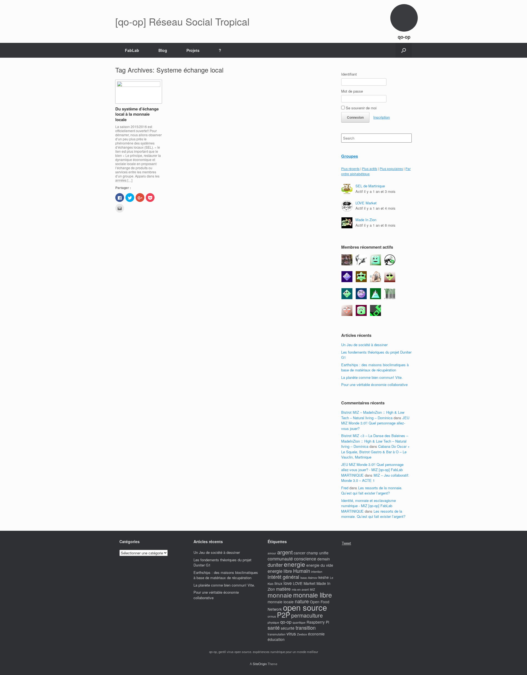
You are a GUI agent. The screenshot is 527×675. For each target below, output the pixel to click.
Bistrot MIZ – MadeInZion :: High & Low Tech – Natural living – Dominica (372, 415)
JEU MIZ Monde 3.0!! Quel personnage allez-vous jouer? (375, 423)
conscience (305, 558)
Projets (193, 50)
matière (283, 589)
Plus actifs (369, 168)
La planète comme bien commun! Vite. (372, 377)
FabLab (132, 50)
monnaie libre (312, 594)
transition (306, 627)
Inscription (381, 117)
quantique (299, 622)
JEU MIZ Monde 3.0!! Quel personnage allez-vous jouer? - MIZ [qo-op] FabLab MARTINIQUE (372, 470)
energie (294, 564)
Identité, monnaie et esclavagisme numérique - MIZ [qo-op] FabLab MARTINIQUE (368, 506)
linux (278, 583)
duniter (275, 564)
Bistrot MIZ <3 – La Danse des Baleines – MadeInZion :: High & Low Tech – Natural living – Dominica (374, 441)
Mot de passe (352, 91)
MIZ (312, 589)
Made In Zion (365, 219)
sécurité (288, 628)
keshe (323, 577)
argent (285, 552)
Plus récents (350, 168)
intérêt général (283, 576)
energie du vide (319, 565)
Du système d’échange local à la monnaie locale (137, 114)
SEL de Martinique (370, 185)
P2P (283, 614)
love (288, 583)
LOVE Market (366, 202)
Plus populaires (391, 168)
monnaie (280, 594)
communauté (280, 558)
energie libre (280, 571)
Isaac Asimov (308, 578)
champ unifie (318, 552)
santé (274, 627)
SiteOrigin (260, 664)
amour (272, 553)
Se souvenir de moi (361, 107)
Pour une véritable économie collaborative (374, 384)
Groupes (349, 156)
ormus (272, 616)
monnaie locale (281, 601)
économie (316, 634)
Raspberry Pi (318, 622)
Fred (344, 487)
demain (323, 559)
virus (291, 633)
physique (273, 622)
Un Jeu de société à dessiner (364, 344)
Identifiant (349, 74)
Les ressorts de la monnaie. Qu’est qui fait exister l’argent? (371, 490)
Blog (162, 50)
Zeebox (302, 634)
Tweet (346, 543)
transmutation (276, 634)
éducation (276, 639)
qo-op (285, 622)
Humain (301, 570)
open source (305, 607)
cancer (299, 552)
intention (316, 572)
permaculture (307, 615)
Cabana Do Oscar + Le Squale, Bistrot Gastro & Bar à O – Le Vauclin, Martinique (375, 452)
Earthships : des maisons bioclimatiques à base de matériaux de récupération (375, 367)
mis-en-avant (300, 589)
